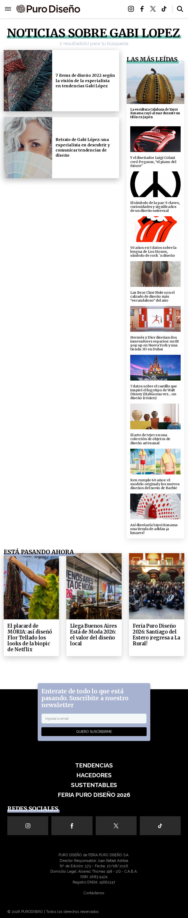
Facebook (143, 9)
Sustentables (102, 15)
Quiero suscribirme (94, 732)
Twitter (154, 9)
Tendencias (94, 765)
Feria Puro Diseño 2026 (102, 23)
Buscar (180, 8)
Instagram (132, 9)
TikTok (165, 9)
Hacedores (102, 9)
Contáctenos (93, 893)
